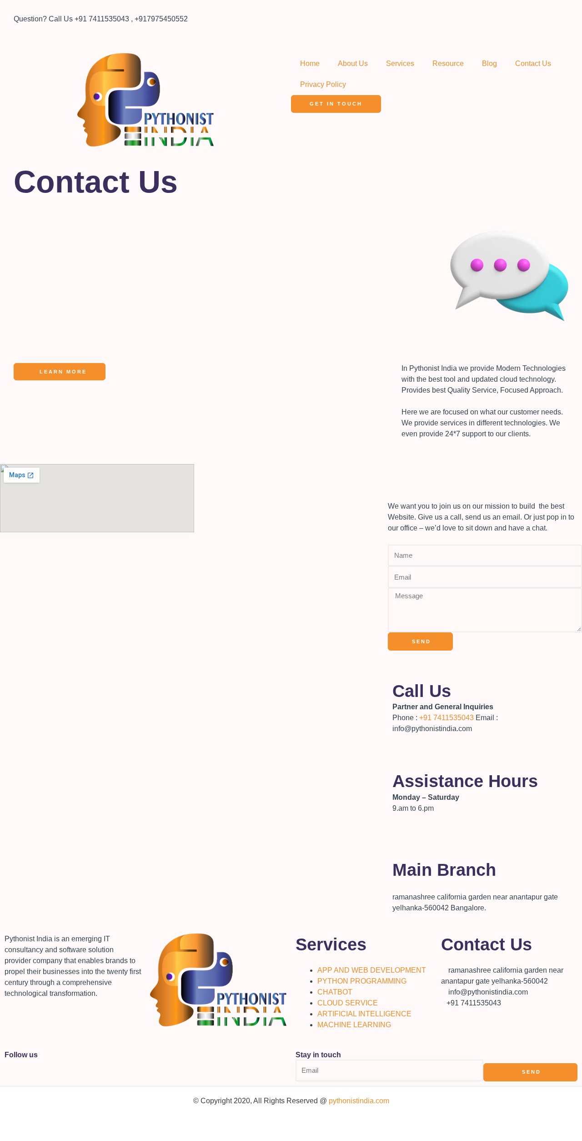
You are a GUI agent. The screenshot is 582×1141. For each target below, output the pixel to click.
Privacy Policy (323, 84)
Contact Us (533, 63)
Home (310, 63)
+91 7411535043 (446, 718)
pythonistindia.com (359, 1101)
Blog (489, 63)
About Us (353, 63)
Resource (448, 63)
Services (400, 63)
